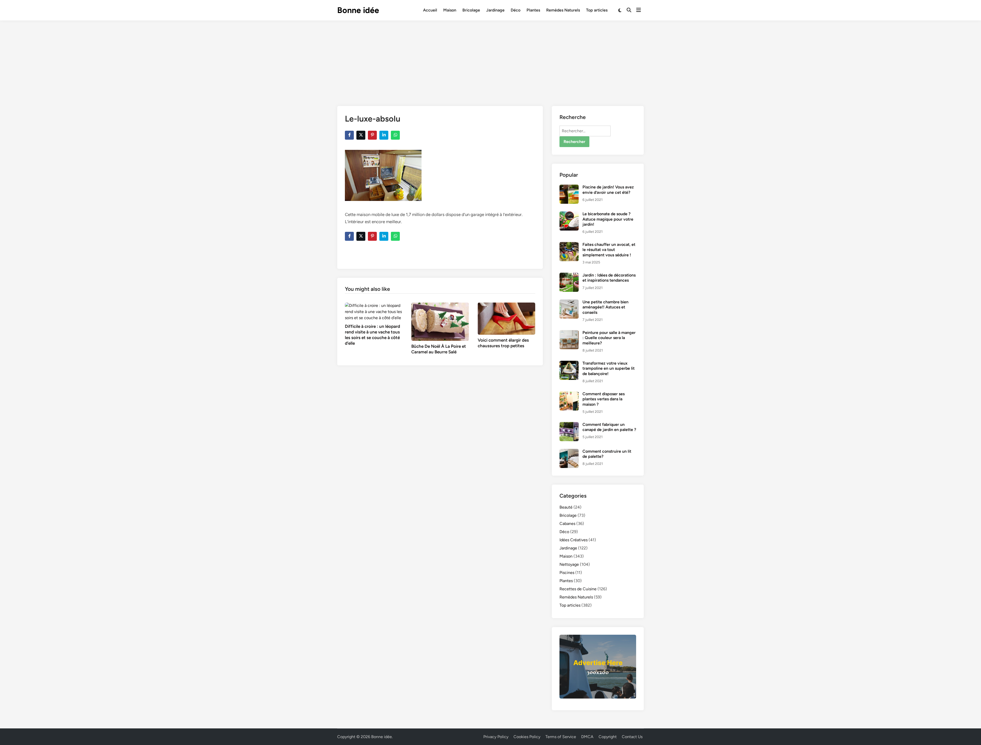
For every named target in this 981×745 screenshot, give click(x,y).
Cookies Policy (526, 736)
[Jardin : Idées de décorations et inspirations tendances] (569, 275)
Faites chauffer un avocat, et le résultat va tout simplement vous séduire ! (608, 249)
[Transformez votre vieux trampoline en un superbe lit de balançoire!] (569, 363)
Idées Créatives (573, 539)
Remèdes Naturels (563, 10)
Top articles (597, 10)
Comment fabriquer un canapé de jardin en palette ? (609, 427)
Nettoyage (569, 564)
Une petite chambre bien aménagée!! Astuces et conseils (605, 307)
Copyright (608, 736)
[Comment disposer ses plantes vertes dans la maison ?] (569, 394)
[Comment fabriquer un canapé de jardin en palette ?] (569, 425)
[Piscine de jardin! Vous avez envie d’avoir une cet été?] (569, 187)
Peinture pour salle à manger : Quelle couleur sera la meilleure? (609, 337)
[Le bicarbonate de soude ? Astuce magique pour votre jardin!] (569, 214)
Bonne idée (358, 10)
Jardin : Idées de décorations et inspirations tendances (609, 278)
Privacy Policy (495, 736)
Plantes (533, 10)
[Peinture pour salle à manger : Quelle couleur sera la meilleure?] (569, 333)
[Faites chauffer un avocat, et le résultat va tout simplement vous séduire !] (569, 245)
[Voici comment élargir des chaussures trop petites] (506, 318)
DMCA (587, 736)
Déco (515, 10)
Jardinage (495, 10)
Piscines (566, 572)
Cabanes (567, 523)
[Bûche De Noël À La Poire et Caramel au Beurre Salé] (440, 321)
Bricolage (471, 10)
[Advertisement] (490, 58)
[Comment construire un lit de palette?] (569, 451)
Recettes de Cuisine (578, 588)
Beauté (566, 507)
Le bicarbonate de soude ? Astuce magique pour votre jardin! (607, 219)
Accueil (430, 10)
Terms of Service (560, 736)
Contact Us (632, 736)
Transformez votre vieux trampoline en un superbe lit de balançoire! (608, 368)
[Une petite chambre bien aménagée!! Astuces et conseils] (569, 302)
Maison (449, 10)
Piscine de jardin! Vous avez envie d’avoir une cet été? (608, 190)
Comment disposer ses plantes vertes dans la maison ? (603, 399)
